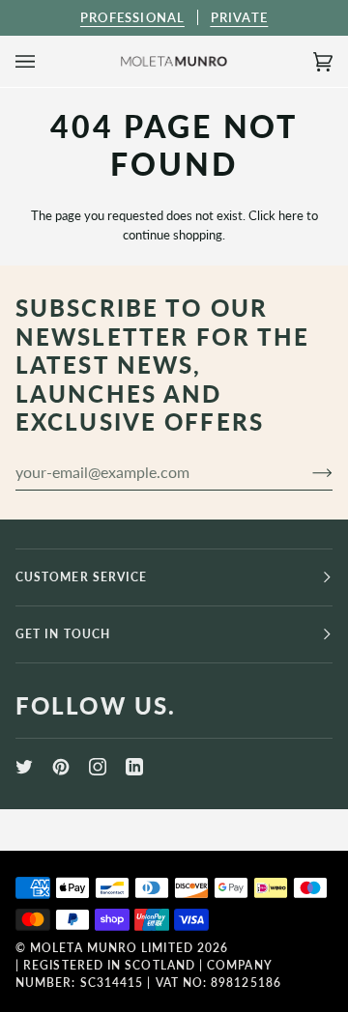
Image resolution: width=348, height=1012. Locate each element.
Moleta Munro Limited (111, 948)
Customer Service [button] (81, 577)
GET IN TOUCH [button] (62, 634)
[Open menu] (44, 61)
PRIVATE (239, 17)
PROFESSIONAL (132, 17)
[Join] (307, 472)
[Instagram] (97, 766)
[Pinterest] (61, 766)
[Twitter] (24, 766)
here (291, 215)
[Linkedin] (134, 766)
